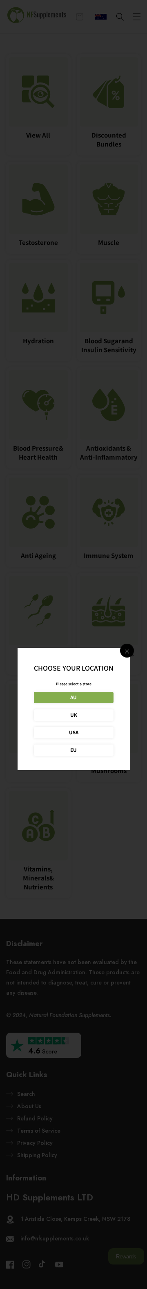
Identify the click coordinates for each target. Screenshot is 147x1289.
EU (73, 750)
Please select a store (73, 684)
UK (73, 714)
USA (73, 732)
